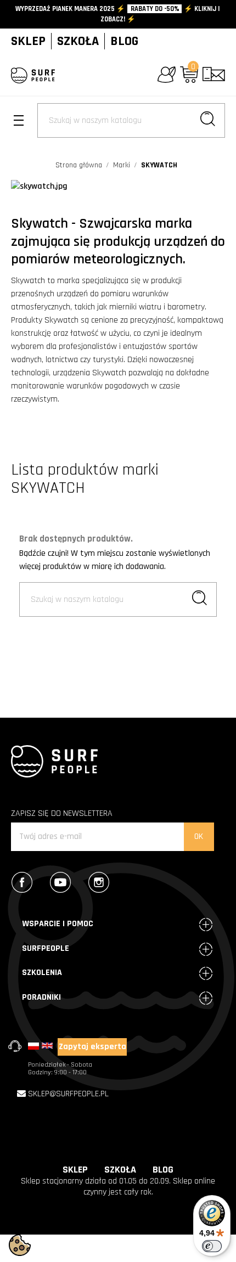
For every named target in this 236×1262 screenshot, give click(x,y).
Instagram (103, 882)
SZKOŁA (78, 41)
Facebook (27, 882)
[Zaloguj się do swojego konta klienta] (167, 74)
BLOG (124, 41)
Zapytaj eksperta (92, 1046)
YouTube (65, 882)
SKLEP (28, 41)
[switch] (212, 1246)
